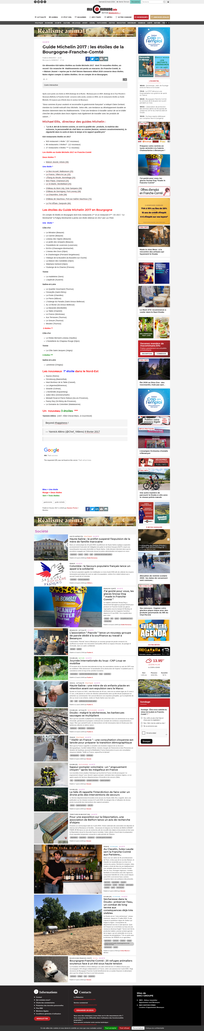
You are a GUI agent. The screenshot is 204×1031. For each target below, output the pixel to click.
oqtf (91, 554)
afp (71, 701)
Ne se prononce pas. (151, 726)
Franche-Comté (110, 588)
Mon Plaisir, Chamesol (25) (57, 181)
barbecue (73, 728)
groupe (73, 649)
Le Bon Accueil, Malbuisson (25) (59, 171)
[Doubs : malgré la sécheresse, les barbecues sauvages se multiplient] (51, 717)
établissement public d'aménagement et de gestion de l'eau (117, 944)
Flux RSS (39, 1008)
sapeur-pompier (105, 780)
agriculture (108, 940)
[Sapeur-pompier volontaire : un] (51, 772)
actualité (82, 630)
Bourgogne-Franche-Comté (81, 958)
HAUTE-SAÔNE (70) (76, 536)
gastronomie (48, 502)
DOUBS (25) (74, 658)
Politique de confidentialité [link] (155, 1028)
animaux (73, 976)
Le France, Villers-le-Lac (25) (58, 174)
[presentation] (140, 539)
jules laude (129, 885)
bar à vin (107, 882)
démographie (74, 755)
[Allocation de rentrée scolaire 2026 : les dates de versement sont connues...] (154, 562)
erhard (106, 618)
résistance (91, 837)
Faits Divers (92, 710)
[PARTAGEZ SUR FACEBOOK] (88, 59)
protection (107, 674)
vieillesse (89, 755)
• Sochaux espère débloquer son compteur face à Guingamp (152, 117)
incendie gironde (80, 780)
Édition (105, 13)
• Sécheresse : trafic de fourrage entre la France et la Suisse (154, 86)
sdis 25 (90, 805)
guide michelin (60, 502)
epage (129, 940)
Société (45, 42)
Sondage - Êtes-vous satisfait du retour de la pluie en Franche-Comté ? (154, 712)
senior (82, 755)
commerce (108, 885)
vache (115, 947)
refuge (80, 976)
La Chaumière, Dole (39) (56, 195)
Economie (114, 846)
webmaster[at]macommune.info (85, 1024)
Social (95, 958)
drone (72, 805)
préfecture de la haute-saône (103, 554)
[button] (164, 2)
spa (85, 976)
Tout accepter (110, 1028)
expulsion (73, 554)
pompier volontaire (92, 780)
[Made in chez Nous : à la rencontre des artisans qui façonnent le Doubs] (154, 236)
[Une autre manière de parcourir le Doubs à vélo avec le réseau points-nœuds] (154, 479)
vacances (91, 976)
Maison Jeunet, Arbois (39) (57, 162)
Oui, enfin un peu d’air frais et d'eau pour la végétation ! (153, 719)
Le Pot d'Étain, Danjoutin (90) (58, 203)
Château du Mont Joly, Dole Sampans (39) (64, 188)
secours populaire (83, 579)
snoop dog (108, 621)
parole (79, 649)
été (112, 618)
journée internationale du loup (88, 674)
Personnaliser (138, 1028)
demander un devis (85, 1010)
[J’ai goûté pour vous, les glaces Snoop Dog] (68, 596)
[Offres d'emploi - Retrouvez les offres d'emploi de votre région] (154, 195)
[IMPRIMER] (106, 59)
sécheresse (90, 728)
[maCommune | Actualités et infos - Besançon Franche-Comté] (102, 9)
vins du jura (120, 887)
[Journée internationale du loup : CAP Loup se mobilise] (51, 665)
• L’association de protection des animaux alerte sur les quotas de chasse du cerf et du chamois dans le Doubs (153, 110)
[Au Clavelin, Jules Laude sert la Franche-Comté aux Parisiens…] (68, 854)
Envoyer (146, 741)
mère (86, 554)
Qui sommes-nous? (43, 1000)
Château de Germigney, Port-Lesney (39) (63, 191)
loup (101, 674)
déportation (74, 837)
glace (116, 618)
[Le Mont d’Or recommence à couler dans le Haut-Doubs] (154, 296)
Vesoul (72, 683)
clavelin (123, 882)
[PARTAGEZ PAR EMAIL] (101, 59)
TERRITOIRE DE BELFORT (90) (80, 814)
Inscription (147, 353)
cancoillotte (115, 882)
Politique (88, 536)
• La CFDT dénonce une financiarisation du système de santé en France (153, 93)
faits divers (82, 728)
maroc (80, 554)
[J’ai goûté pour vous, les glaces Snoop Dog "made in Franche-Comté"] (154, 165)
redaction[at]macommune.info (85, 999)
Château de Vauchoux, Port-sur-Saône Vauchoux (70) (69, 199)
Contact (39, 997)
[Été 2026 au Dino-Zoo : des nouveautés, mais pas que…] (154, 369)
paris (113, 887)
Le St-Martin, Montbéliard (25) (58, 184)
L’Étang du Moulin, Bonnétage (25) (60, 178)
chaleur (123, 940)
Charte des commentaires (45, 1003)
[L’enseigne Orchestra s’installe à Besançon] (154, 437)
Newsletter (42, 1019)
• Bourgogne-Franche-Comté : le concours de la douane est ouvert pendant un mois (153, 101)
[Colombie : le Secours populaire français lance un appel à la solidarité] (51, 571)
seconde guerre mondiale (103, 837)
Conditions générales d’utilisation (48, 1014)
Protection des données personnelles (49, 1005)
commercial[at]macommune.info (85, 1005)
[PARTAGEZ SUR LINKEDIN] (97, 59)
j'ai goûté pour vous (126, 618)
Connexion (161, 353)
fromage (121, 885)
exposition (83, 837)
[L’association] (51, 637)
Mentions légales (42, 1011)
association (74, 674)
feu (71, 780)
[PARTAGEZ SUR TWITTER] (92, 59)
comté (115, 885)
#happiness (61, 422)
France (72, 563)
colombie (73, 579)
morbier (107, 887)
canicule (115, 940)
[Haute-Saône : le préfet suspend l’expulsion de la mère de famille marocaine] (51, 544)
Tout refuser (124, 1028)
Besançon (73, 630)
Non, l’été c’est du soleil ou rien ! (154, 723)
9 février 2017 (92, 431)
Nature (81, 658)
